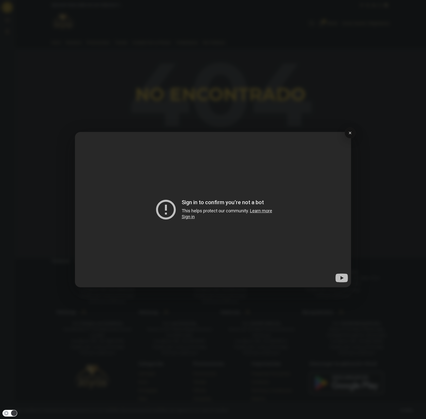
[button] (9, 413)
